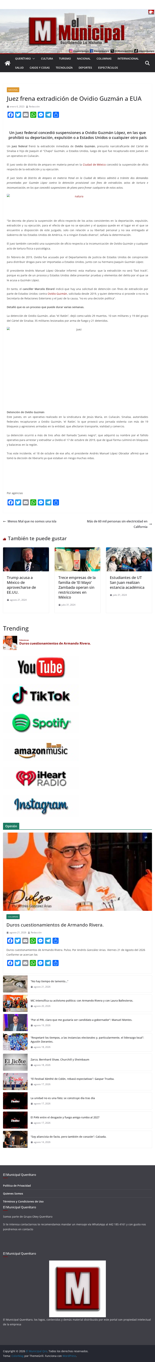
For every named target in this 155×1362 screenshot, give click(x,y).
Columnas (104, 58)
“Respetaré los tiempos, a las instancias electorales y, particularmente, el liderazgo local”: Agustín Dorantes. (87, 1039)
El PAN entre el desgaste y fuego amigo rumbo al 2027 (65, 1117)
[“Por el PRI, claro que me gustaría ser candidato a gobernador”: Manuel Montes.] (15, 1022)
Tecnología (64, 67)
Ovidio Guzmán (57, 293)
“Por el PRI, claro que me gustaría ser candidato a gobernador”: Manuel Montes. (82, 1020)
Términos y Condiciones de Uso (23, 1201)
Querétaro (23, 58)
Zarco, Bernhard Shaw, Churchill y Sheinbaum (60, 1059)
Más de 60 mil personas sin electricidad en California (117, 524)
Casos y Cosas (40, 67)
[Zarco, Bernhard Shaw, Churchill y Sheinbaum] (15, 1062)
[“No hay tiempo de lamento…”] (15, 983)
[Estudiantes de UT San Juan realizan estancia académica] (129, 550)
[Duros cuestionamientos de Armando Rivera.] (77, 872)
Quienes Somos (13, 1193)
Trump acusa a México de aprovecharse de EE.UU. (21, 585)
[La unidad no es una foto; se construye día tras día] (15, 1100)
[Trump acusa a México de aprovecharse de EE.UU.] (26, 550)
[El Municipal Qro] (77, 12)
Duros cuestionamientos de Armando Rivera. (55, 925)
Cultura (47, 58)
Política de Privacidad (17, 1185)
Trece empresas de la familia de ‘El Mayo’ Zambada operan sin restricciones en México (77, 587)
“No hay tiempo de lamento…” (49, 981)
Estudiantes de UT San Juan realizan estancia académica (127, 582)
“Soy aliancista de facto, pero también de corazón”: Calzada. (68, 1136)
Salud (19, 67)
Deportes (85, 67)
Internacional (128, 58)
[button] (33, 58)
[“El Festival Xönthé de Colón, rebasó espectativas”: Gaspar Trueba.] (15, 1081)
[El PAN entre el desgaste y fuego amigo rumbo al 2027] (15, 1120)
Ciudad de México (94, 164)
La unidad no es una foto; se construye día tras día (63, 1098)
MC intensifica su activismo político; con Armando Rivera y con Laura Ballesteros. (82, 1000)
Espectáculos (108, 67)
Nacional (84, 58)
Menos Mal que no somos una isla (32, 521)
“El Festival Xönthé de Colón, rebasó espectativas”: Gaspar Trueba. (72, 1079)
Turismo (65, 58)
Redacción (34, 106)
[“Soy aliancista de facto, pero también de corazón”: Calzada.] (15, 1139)
